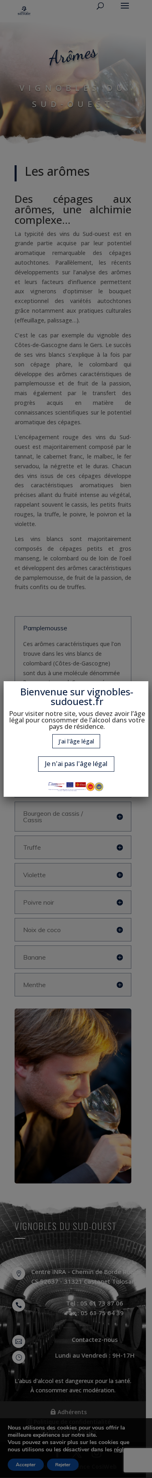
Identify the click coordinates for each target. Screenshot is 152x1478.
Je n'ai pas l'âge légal (76, 763)
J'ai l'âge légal (76, 741)
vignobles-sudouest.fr (92, 696)
